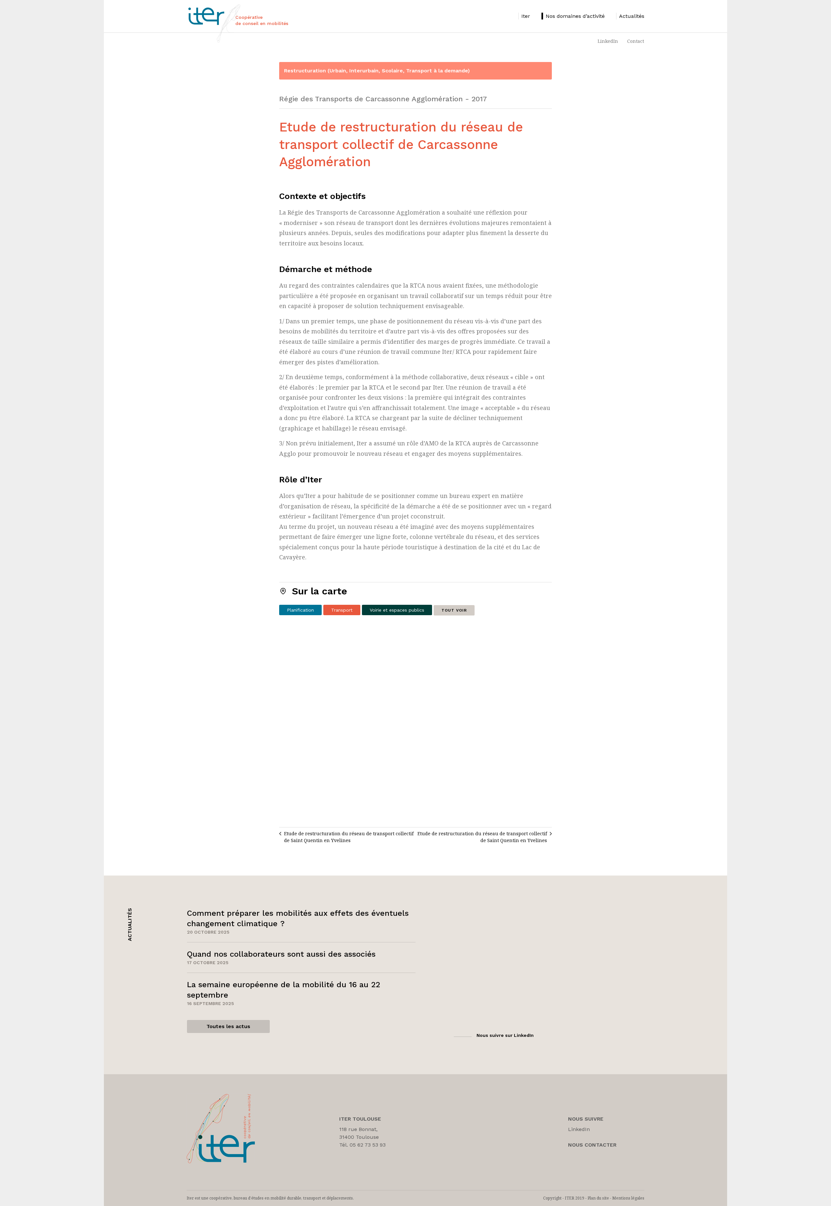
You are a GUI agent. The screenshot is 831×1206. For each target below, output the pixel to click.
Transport (342, 610)
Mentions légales (628, 1198)
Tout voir (454, 610)
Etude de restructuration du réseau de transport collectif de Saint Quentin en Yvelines (349, 836)
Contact (635, 41)
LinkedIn (608, 41)
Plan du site (598, 1198)
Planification (300, 610)
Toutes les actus (228, 1026)
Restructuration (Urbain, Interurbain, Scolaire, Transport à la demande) (377, 71)
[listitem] (524, 16)
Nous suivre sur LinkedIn (505, 1035)
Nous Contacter (592, 1145)
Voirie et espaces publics (397, 610)
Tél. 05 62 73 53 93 (362, 1145)
